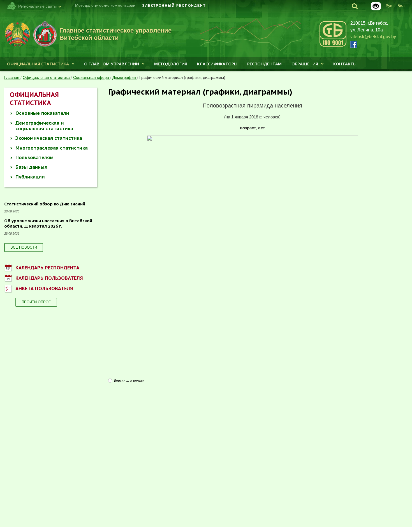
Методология (170, 64)
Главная (12, 77)
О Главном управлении (111, 64)
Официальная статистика (38, 64)
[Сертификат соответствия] (333, 45)
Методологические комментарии (105, 5)
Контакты (345, 64)
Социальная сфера (91, 77)
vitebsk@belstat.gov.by (373, 36)
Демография (124, 77)
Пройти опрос (36, 302)
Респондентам (264, 64)
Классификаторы (217, 64)
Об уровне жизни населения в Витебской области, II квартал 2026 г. (48, 223)
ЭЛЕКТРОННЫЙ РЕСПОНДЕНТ (174, 6)
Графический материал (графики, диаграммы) (182, 77)
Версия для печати (129, 380)
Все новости (23, 247)
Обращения (304, 64)
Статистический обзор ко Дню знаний (44, 204)
